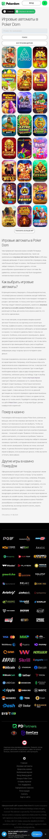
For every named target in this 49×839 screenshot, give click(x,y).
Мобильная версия (24, 772)
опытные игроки (33, 378)
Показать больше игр (24, 231)
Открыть (37, 834)
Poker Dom (13, 402)
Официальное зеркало (24, 788)
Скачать (24, 794)
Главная (10, 11)
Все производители (24, 43)
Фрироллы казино (24, 769)
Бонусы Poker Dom (24, 778)
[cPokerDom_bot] (24, 758)
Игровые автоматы (26, 11)
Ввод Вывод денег (24, 775)
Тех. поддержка (24, 784)
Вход (31, 3)
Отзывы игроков (24, 781)
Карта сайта (25, 797)
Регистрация (24, 791)
